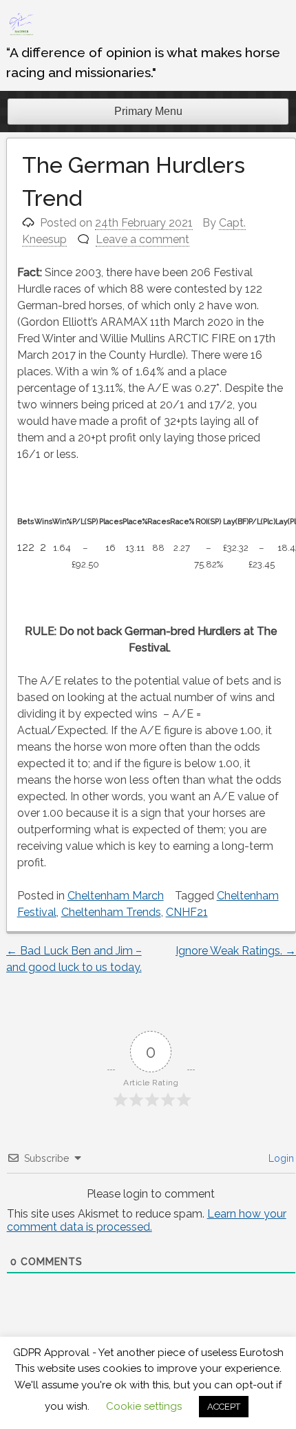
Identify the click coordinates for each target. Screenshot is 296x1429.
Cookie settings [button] (144, 1406)
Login (280, 1158)
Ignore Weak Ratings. (236, 950)
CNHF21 (187, 912)
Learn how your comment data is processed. (146, 1220)
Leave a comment (142, 239)
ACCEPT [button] (223, 1406)
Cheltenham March (115, 895)
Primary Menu (148, 111)
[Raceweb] (20, 34)
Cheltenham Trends (111, 912)
